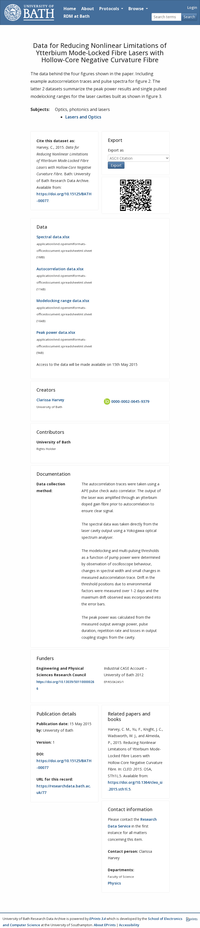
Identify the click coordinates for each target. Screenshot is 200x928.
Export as (116, 150)
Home (70, 8)
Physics (114, 883)
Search (189, 16)
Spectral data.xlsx (53, 236)
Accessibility (129, 925)
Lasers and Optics (83, 117)
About (87, 8)
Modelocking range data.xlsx (62, 300)
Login (192, 7)
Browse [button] (136, 8)
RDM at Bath (77, 16)
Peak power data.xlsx (55, 332)
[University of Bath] (29, 12)
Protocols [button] (109, 8)
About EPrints (105, 925)
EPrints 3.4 (97, 918)
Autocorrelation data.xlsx (60, 268)
